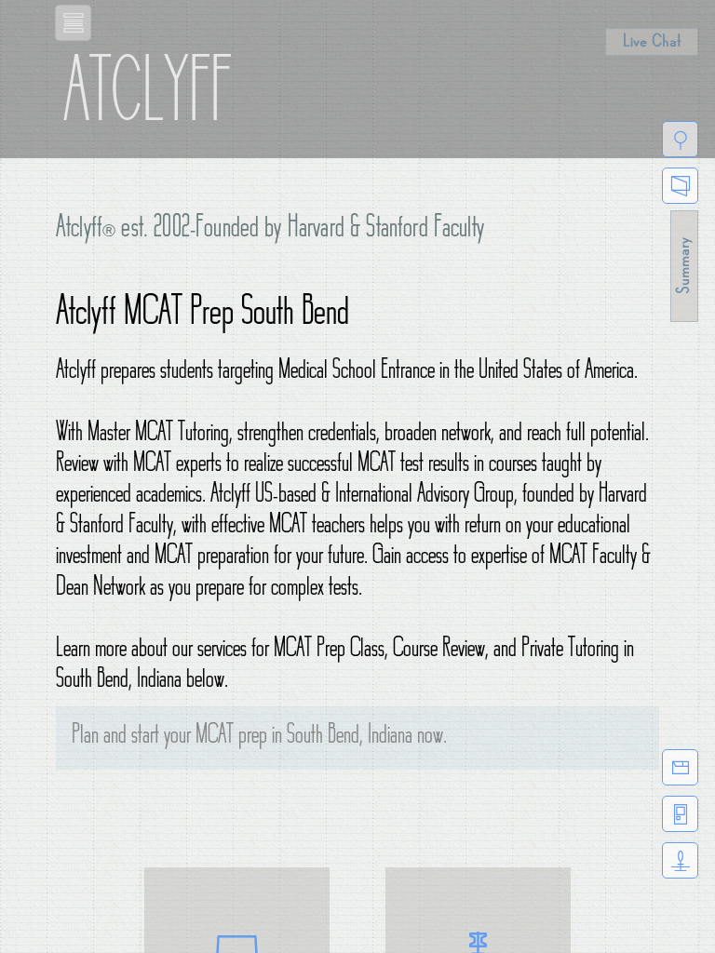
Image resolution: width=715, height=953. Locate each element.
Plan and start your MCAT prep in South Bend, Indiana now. (259, 737)
